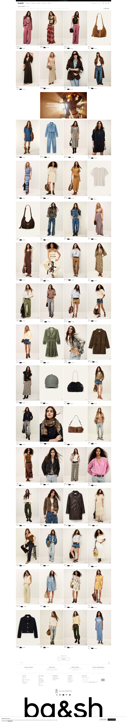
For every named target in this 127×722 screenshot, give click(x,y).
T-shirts (55, 8)
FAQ (23, 678)
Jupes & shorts (44, 8)
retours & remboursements (26, 679)
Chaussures (63, 8)
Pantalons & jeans (38, 8)
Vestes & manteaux (23, 8)
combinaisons (41, 678)
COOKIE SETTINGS (103, 719)
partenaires (54, 679)
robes (39, 677)
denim (39, 684)
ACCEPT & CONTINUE (111, 719)
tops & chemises (41, 679)
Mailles (34, 8)
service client (24, 677)
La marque (49, 3)
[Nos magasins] (103, 3)
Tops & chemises (29, 8)
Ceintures (67, 8)
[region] (63, 719)
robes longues (41, 685)
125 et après (69, 679)
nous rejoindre (70, 677)
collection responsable (55, 678)
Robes (19, 8)
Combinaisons (59, 8)
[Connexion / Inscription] (105, 3)
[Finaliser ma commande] (108, 3)
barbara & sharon (70, 678)
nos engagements (55, 677)
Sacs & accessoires (50, 8)
